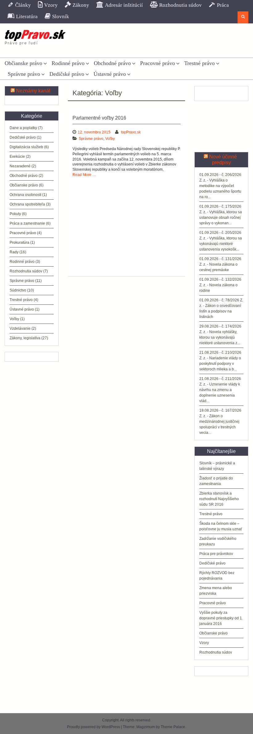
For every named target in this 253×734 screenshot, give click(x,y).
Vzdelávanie (20, 328)
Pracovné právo (157, 63)
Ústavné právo (109, 74)
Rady (14, 252)
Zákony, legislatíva (25, 338)
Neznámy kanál (33, 90)
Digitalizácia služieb (26, 147)
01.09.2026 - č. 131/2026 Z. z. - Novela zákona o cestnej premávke (220, 264)
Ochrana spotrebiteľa (27, 204)
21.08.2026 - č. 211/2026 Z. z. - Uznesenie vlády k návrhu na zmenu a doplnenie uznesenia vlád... (220, 390)
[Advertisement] (126, 224)
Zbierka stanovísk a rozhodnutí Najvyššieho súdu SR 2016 (219, 499)
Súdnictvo (18, 290)
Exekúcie (17, 156)
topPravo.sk (131, 132)
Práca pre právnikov (216, 554)
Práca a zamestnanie (27, 223)
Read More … (84, 175)
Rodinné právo (68, 63)
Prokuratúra (19, 242)
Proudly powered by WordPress (93, 727)
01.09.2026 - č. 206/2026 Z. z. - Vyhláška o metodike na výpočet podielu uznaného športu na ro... (220, 186)
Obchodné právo (112, 63)
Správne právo (24, 74)
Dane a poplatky (23, 128)
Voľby (110, 139)
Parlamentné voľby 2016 (99, 117)
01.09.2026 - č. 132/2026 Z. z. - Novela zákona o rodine (220, 285)
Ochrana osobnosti (25, 195)
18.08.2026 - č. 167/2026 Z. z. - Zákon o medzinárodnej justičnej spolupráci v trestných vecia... (220, 421)
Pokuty (15, 214)
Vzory (204, 643)
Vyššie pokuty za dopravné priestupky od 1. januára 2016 (221, 618)
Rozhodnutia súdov (215, 652)
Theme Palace (173, 727)
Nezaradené (20, 166)
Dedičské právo (66, 74)
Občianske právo (23, 63)
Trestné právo (199, 63)
